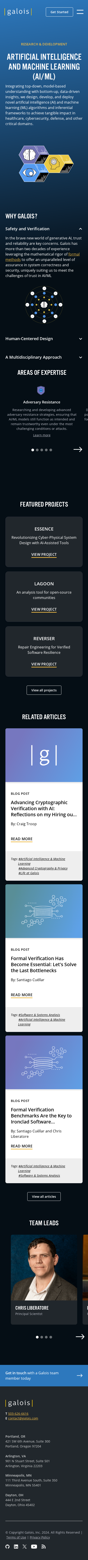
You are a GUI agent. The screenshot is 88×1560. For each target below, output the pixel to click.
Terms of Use (16, 1537)
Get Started (59, 12)
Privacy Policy (40, 1537)
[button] (59, 12)
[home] (18, 11)
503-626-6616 (18, 1413)
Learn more (42, 435)
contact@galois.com (23, 1418)
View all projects (44, 690)
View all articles (44, 1196)
